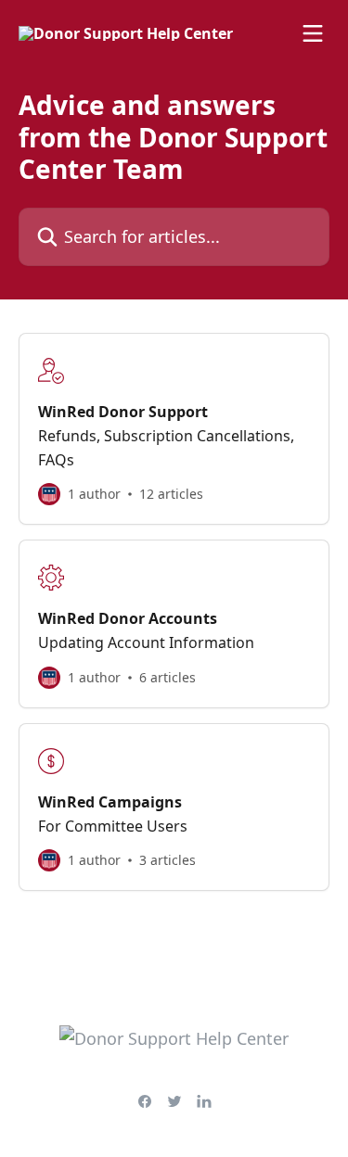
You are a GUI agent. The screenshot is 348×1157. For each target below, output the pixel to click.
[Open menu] (312, 33)
